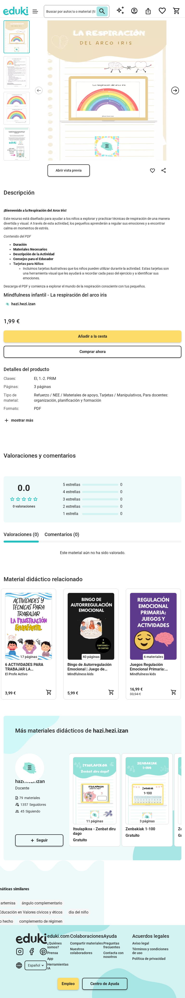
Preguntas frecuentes (111, 945)
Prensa (52, 953)
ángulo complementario (42, 903)
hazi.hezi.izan (23, 304)
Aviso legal (140, 943)
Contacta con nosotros (113, 955)
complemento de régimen (40, 921)
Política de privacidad (148, 959)
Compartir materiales (86, 943)
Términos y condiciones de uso (150, 951)
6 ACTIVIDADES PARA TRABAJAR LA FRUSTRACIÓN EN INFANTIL (24, 666)
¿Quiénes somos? (54, 945)
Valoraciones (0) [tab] (21, 534)
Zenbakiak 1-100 (140, 829)
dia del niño (78, 912)
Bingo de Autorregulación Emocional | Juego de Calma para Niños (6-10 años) (89, 666)
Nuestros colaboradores (81, 951)
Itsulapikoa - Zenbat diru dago (94, 831)
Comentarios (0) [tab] (62, 534)
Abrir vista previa (69, 170)
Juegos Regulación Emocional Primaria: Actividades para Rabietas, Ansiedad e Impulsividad (153, 666)
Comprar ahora (92, 351)
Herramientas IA (58, 966)
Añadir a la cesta (92, 336)
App (50, 959)
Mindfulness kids (80, 674)
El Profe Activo (16, 674)
